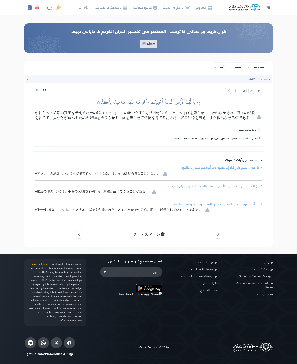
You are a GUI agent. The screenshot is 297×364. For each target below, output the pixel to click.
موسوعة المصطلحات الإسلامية (199, 276)
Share (151, 44)
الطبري (204, 138)
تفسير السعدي (209, 290)
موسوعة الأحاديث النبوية (204, 269)
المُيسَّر (246, 138)
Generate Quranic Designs (256, 276)
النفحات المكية (191, 138)
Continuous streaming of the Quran (254, 285)
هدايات (176, 138)
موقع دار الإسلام (208, 262)
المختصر (236, 138)
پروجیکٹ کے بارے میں (261, 269)
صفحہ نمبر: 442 (259, 79)
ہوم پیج (268, 262)
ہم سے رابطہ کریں (263, 294)
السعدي (225, 138)
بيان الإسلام (210, 283)
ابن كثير (214, 138)
